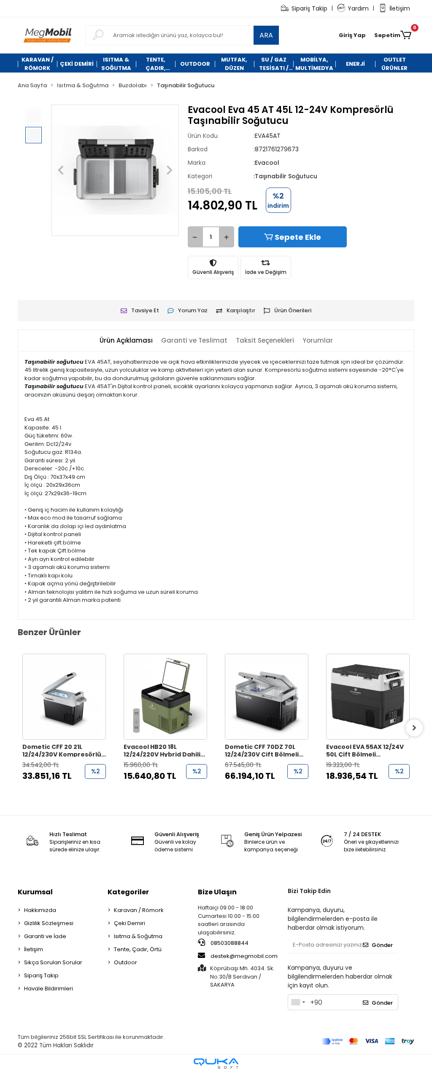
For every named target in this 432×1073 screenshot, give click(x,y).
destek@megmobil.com (244, 956)
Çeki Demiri (129, 923)
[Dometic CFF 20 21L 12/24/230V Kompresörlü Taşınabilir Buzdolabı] (64, 696)
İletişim (399, 8)
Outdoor (125, 962)
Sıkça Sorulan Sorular (53, 962)
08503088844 (228, 943)
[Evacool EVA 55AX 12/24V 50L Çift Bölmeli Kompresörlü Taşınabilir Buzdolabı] (368, 696)
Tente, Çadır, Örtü (138, 949)
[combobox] (298, 1002)
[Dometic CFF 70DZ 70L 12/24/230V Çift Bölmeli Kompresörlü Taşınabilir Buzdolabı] (266, 696)
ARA (266, 35)
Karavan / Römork (139, 910)
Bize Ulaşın (217, 892)
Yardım (358, 8)
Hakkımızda (40, 910)
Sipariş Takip (309, 8)
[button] (352, 35)
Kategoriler (128, 892)
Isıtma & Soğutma (138, 936)
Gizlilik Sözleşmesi (48, 923)
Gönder (382, 945)
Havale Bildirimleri (48, 988)
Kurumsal (35, 892)
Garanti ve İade (45, 936)
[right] (414, 728)
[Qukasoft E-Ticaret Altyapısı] (216, 1063)
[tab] (126, 341)
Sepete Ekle (298, 237)
